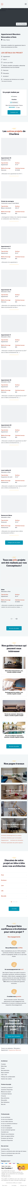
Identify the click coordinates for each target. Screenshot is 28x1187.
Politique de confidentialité (8, 1076)
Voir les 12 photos (21, 24)
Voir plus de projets (14, 628)
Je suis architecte (5, 1117)
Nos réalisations (5, 1102)
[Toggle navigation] (25, 4)
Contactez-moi (14, 112)
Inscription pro (5, 1132)
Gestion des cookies (6, 1079)
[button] (11, 902)
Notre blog (3, 1066)
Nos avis (3, 1104)
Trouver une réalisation (7, 1048)
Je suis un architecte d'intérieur (9, 1123)
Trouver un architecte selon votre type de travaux (13, 1151)
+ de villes (14, 908)
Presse (3, 1068)
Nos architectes (5, 1098)
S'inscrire (3, 1096)
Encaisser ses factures (7, 1138)
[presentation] (12, 619)
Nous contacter (5, 1072)
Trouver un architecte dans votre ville (10, 1153)
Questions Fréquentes (7, 1140)
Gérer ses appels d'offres (7, 1136)
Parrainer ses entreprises (7, 1134)
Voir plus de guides (14, 746)
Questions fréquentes (7, 1089)
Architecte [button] (15, 102)
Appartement (4, 1050)
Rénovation (17, 1048)
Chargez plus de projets (14, 542)
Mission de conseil (6, 1091)
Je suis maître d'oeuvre (7, 1121)
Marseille (3, 896)
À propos (3, 1064)
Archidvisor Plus (5, 1149)
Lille (2, 890)
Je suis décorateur (6, 1125)
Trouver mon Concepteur (14, 1036)
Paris (2, 875)
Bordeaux (3, 880)
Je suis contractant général (8, 1130)
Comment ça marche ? (7, 1087)
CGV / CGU (4, 1074)
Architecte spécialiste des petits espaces (12, 842)
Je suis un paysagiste (6, 1127)
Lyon (2, 885)
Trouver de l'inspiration (7, 1155)
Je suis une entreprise (7, 1119)
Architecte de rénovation (16, 840)
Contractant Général (6, 1094)
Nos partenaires (5, 1070)
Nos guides (4, 1100)
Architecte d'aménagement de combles (11, 835)
